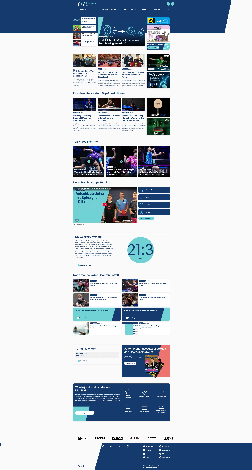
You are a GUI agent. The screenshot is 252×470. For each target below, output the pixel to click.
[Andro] (83, 438)
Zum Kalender (84, 361)
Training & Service (128, 9)
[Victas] (100, 438)
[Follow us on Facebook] (103, 446)
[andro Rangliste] (158, 20)
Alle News (122, 93)
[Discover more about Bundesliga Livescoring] (158, 46)
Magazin (143, 9)
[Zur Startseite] (87, 4)
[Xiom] (134, 438)
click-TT (92, 9)
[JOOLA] (169, 438)
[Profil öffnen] (172, 4)
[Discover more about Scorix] (158, 80)
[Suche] (168, 4)
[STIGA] (158, 126)
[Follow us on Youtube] (111, 446)
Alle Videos (95, 141)
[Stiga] (117, 438)
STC (166, 9)
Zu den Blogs (132, 318)
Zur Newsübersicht (84, 318)
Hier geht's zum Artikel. (79, 224)
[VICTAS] (158, 107)
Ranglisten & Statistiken (109, 9)
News (82, 9)
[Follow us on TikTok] (136, 446)
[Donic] (152, 438)
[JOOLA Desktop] (158, 62)
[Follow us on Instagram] (128, 446)
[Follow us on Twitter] (120, 446)
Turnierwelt (156, 9)
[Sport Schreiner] (158, 33)
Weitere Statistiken (85, 265)
